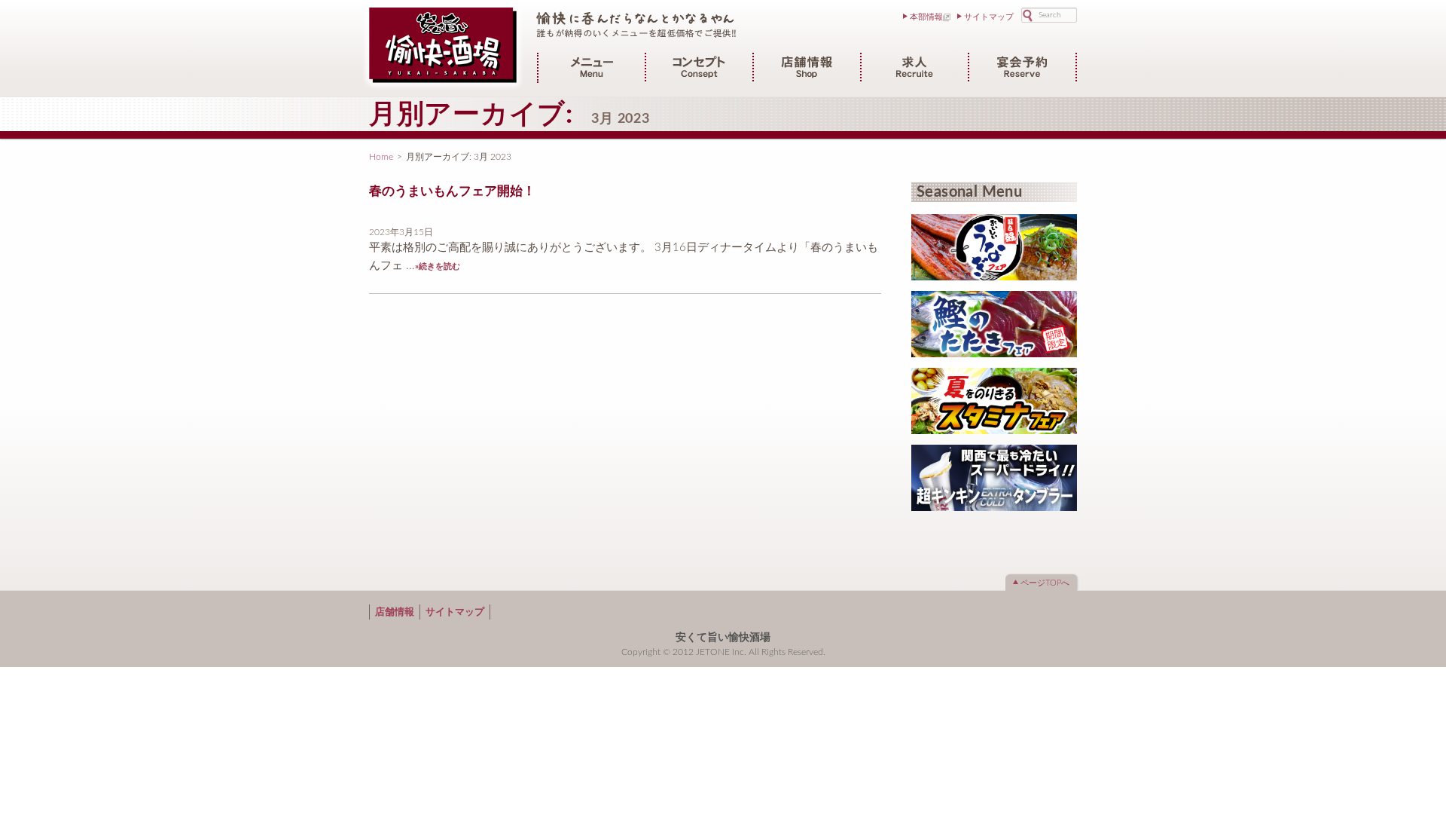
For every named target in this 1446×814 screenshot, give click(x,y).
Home (381, 156)
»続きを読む (437, 266)
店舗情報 (394, 612)
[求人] (915, 74)
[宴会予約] (1022, 74)
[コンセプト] (699, 74)
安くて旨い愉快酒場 (723, 637)
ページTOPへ (1044, 583)
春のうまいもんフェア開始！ (452, 191)
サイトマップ (989, 17)
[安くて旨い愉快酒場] (443, 83)
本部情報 (926, 17)
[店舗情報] (807, 74)
